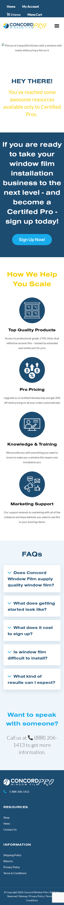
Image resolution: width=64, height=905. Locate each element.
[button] (57, 26)
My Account (30, 6)
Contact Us (10, 829)
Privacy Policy (11, 867)
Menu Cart (34, 14)
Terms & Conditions (14, 873)
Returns (8, 861)
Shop (6, 817)
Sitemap (23, 896)
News (6, 823)
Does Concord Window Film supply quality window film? (31, 578)
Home (11, 6)
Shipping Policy (12, 855)
